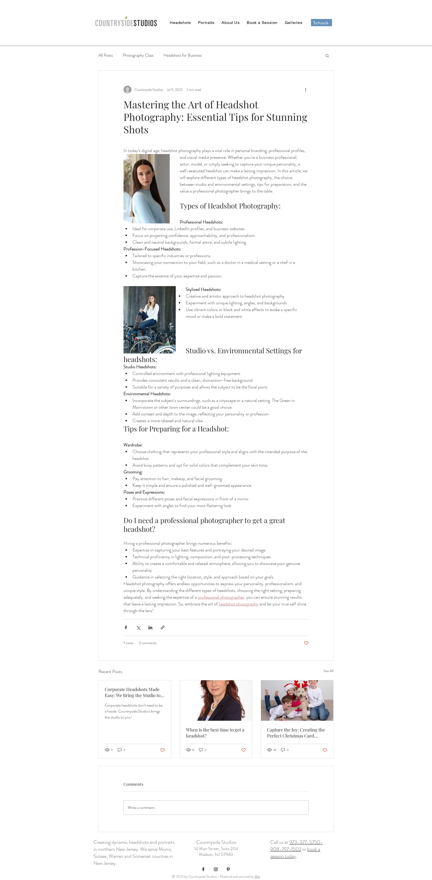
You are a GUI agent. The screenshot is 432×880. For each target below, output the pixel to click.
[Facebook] (203, 869)
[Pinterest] (228, 869)
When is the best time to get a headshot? (215, 733)
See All (329, 670)
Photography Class (138, 55)
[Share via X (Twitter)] (138, 627)
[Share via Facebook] (126, 627)
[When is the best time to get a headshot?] (216, 700)
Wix (257, 876)
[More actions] (305, 90)
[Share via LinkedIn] (150, 627)
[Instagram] (215, 869)
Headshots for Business (183, 55)
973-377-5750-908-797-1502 (296, 846)
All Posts (105, 55)
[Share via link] (162, 627)
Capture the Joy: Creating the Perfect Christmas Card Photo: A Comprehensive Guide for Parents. (296, 733)
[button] (327, 55)
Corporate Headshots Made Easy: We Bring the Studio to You (132, 692)
